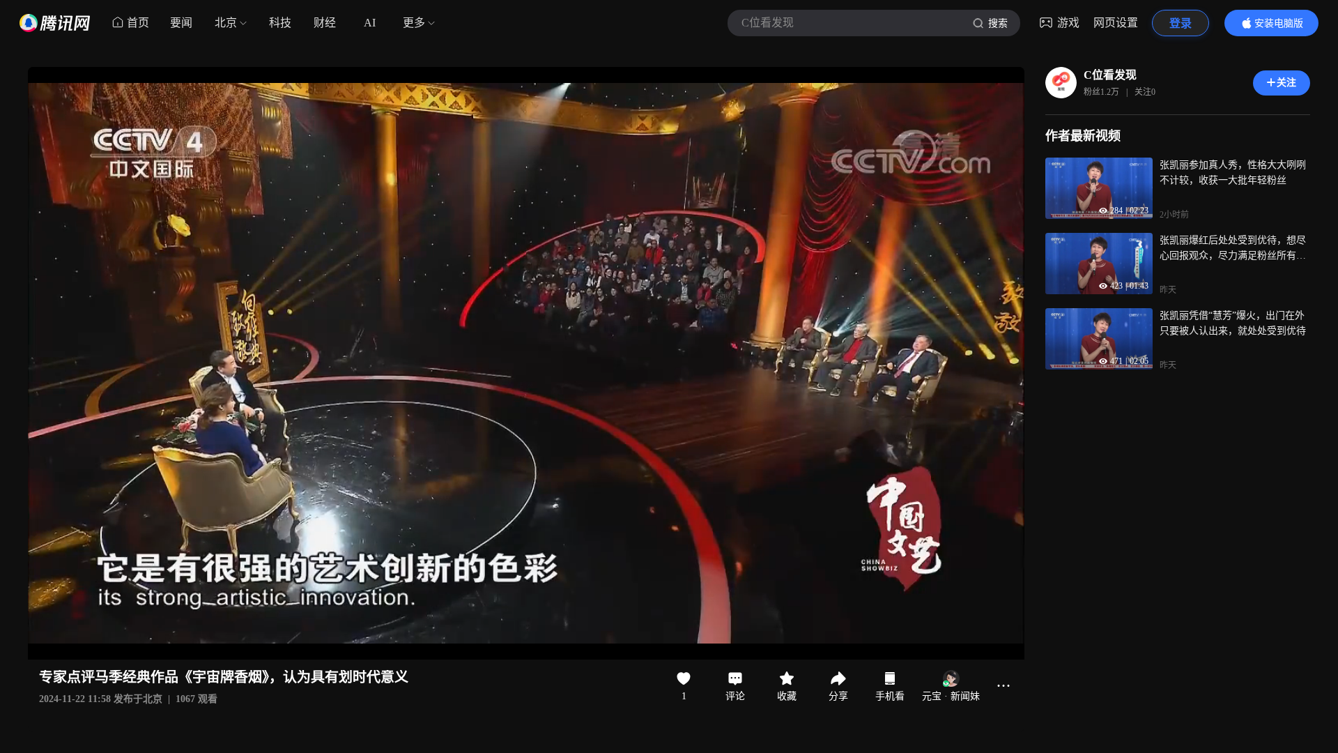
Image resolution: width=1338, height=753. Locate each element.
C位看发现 (1110, 75)
